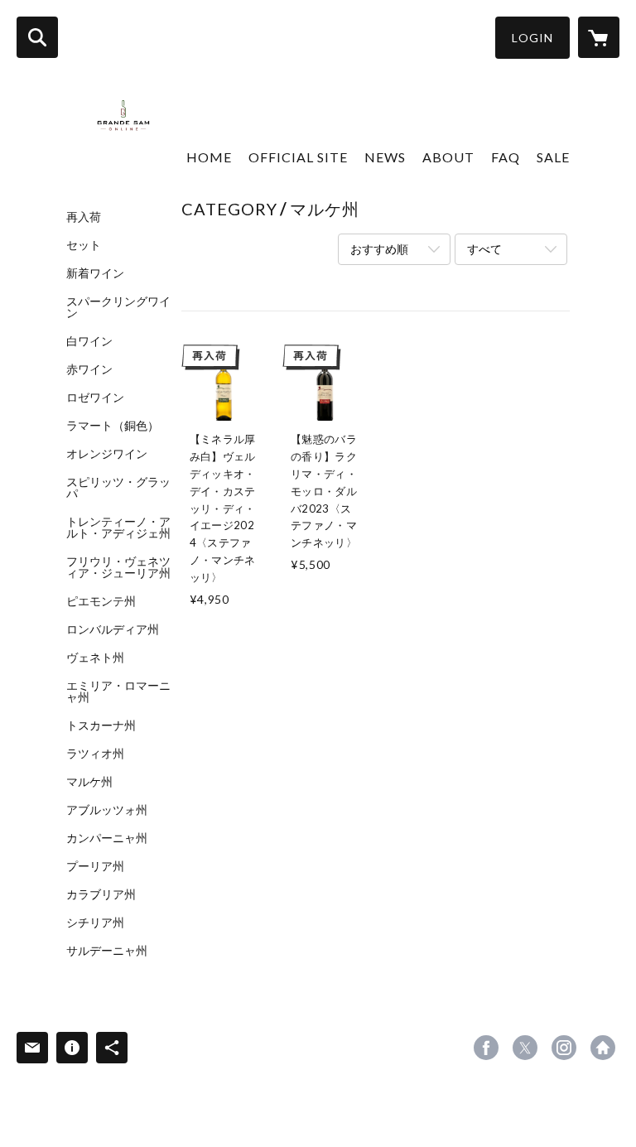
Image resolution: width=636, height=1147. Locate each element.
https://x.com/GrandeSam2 (525, 1047)
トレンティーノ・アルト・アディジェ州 (118, 527)
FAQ (505, 157)
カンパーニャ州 (106, 838)
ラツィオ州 (95, 753)
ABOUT (448, 157)
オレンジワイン (106, 454)
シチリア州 (95, 922)
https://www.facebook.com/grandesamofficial (486, 1047)
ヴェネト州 (95, 657)
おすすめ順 (379, 249)
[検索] (37, 37)
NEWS (385, 157)
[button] (532, 38)
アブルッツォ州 (106, 810)
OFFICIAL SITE (298, 157)
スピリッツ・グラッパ (118, 487)
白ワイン (89, 341)
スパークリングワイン (118, 307)
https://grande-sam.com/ (602, 1047)
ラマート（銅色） (112, 425)
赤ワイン (89, 369)
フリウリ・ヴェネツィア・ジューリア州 (118, 567)
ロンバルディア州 (112, 629)
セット (83, 245)
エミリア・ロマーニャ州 (118, 691)
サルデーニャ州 (106, 951)
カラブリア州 (101, 894)
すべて (484, 249)
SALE (553, 157)
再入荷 (83, 217)
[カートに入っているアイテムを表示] (598, 37)
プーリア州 (95, 866)
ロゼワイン (95, 397)
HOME (209, 157)
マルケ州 (89, 782)
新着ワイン (95, 273)
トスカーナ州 (101, 725)
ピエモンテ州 (101, 601)
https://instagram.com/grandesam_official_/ (564, 1047)
